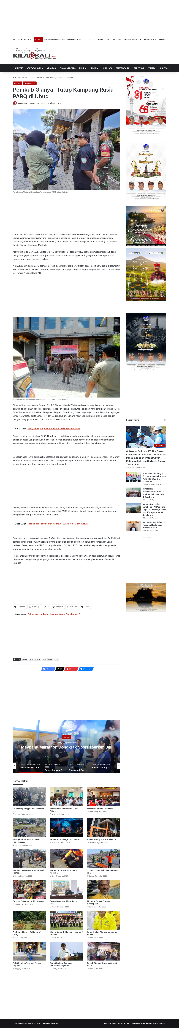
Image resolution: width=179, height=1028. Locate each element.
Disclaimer (117, 39)
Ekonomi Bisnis (68, 68)
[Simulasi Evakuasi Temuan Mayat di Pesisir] (103, 858)
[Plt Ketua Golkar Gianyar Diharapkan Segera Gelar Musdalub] (103, 889)
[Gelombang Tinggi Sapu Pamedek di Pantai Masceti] (29, 796)
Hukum (82, 68)
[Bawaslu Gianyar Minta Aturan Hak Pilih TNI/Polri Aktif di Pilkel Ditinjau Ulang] (66, 889)
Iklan (108, 39)
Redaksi (100, 39)
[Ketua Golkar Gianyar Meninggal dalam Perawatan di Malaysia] (103, 920)
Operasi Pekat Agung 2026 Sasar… (29, 901)
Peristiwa (139, 68)
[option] (66, 746)
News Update (29, 83)
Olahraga (107, 68)
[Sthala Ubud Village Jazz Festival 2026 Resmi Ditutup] (66, 827)
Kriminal (94, 68)
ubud (56, 659)
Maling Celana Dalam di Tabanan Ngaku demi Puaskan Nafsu (154, 525)
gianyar (24, 659)
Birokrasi (51, 68)
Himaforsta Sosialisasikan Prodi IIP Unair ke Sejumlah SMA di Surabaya (73, 39)
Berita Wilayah (33, 68)
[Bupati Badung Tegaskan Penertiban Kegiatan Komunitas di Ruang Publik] (66, 951)
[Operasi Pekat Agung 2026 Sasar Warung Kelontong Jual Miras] (29, 889)
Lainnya (163, 68)
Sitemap (161, 39)
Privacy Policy (150, 39)
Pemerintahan (123, 68)
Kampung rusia (35, 659)
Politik (151, 68)
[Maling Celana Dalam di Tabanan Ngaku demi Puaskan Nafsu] (133, 526)
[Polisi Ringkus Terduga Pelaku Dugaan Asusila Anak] (29, 951)
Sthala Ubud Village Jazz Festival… (66, 839)
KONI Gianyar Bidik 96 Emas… (101, 808)
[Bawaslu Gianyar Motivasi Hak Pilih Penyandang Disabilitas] (66, 796)
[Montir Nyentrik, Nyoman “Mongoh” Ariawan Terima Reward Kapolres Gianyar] (66, 920)
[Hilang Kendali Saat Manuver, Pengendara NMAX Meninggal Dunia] (29, 827)
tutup (50, 659)
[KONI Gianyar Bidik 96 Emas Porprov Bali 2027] (103, 796)
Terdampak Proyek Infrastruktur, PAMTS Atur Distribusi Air (66, 747)
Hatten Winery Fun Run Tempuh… (102, 839)
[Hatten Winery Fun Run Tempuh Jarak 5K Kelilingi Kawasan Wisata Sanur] (103, 827)
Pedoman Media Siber (133, 39)
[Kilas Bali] (34, 53)
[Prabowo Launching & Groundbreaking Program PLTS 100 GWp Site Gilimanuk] (133, 477)
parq (44, 659)
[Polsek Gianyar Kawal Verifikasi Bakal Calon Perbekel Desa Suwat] (103, 951)
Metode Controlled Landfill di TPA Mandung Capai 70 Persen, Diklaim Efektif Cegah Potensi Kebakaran (154, 509)
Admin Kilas (22, 103)
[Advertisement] (89, 18)
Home (20, 68)
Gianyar (24, 77)
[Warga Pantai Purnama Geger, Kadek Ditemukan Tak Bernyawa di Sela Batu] (66, 858)
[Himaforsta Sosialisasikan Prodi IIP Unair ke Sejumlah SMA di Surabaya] (133, 492)
